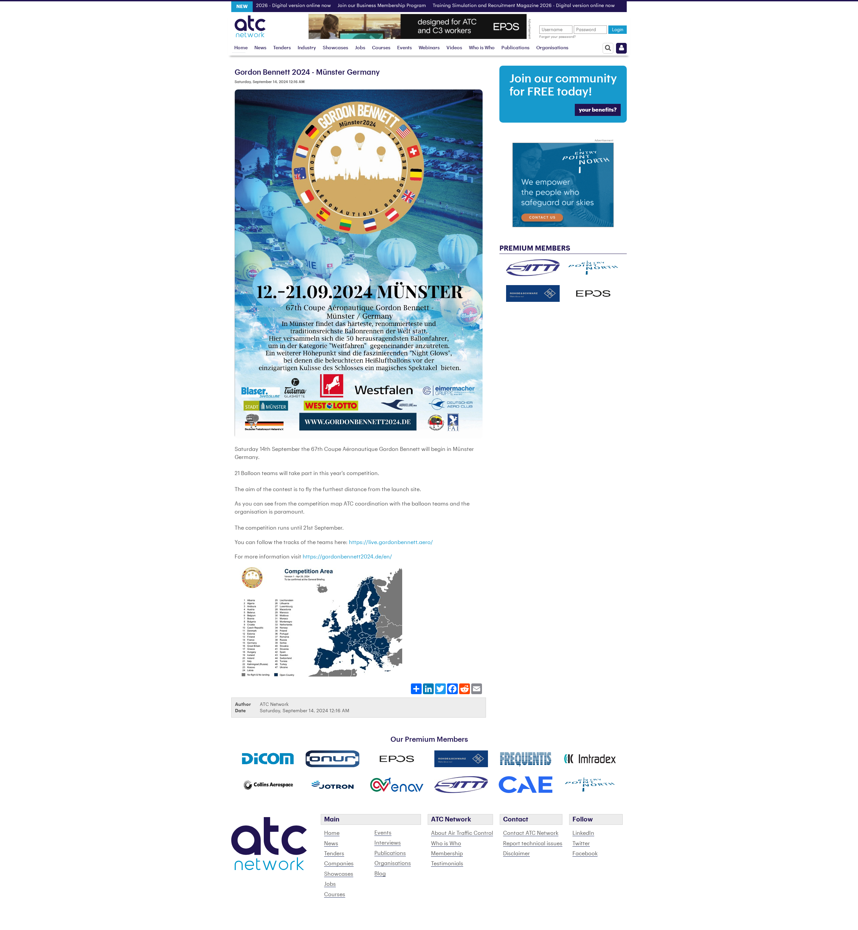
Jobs (360, 47)
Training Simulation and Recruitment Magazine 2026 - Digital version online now (489, 5)
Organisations (552, 47)
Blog (380, 873)
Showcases (335, 47)
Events (404, 47)
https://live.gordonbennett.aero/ (391, 542)
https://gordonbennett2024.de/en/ (347, 556)
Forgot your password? (557, 37)
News (260, 47)
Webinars (429, 47)
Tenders (282, 47)
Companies (339, 863)
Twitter (581, 843)
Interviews (387, 843)
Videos (454, 47)
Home (241, 47)
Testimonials (447, 863)
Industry (307, 47)
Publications (515, 47)
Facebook (585, 853)
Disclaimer (516, 853)
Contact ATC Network (530, 833)
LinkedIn (583, 833)
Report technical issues (532, 843)
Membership (447, 853)
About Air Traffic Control (462, 833)
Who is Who (482, 47)
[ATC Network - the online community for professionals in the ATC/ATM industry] (250, 24)
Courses (381, 47)
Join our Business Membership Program (347, 5)
